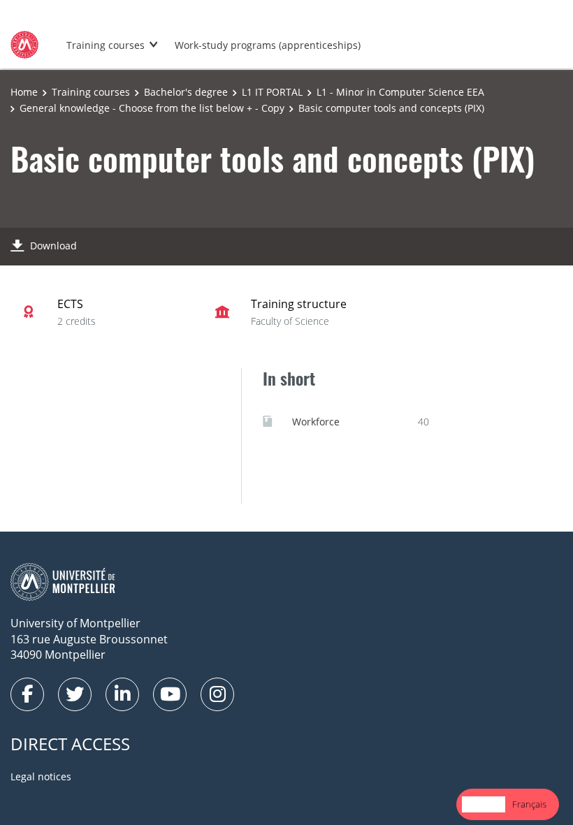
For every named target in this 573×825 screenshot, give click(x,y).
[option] (529, 804)
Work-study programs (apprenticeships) (268, 45)
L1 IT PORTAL (272, 91)
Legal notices (40, 776)
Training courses (105, 45)
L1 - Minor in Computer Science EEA (400, 91)
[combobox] (483, 804)
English (483, 804)
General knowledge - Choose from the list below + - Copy (152, 108)
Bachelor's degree (186, 91)
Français (529, 804)
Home (24, 91)
